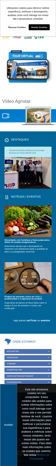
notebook (38, 116)
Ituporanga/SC (14, 382)
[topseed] (17, 37)
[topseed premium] (5, 37)
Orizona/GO (12, 358)
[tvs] (39, 37)
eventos (45, 320)
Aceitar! (8, 424)
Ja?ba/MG (11, 364)
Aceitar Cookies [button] (39, 27)
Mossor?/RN (13, 351)
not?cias (31, 320)
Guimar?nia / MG (14, 370)
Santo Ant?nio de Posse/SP (20, 376)
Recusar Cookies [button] (17, 27)
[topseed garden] (28, 37)
